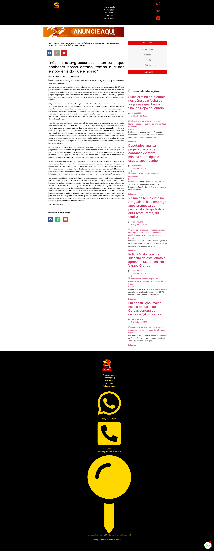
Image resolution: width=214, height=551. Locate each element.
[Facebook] (49, 53)
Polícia (131, 238)
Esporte (147, 60)
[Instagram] (57, 53)
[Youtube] (64, 53)
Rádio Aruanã (137, 222)
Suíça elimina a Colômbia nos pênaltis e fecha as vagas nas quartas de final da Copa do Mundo (147, 102)
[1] (208, 546)
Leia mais (132, 141)
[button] (50, 219)
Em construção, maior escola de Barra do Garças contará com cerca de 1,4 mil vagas (144, 308)
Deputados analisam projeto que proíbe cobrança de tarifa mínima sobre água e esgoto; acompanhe (143, 153)
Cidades (147, 55)
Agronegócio (147, 50)
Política (148, 65)
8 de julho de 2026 (139, 116)
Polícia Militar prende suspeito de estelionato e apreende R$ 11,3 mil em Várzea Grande (146, 259)
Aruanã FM (136, 113)
